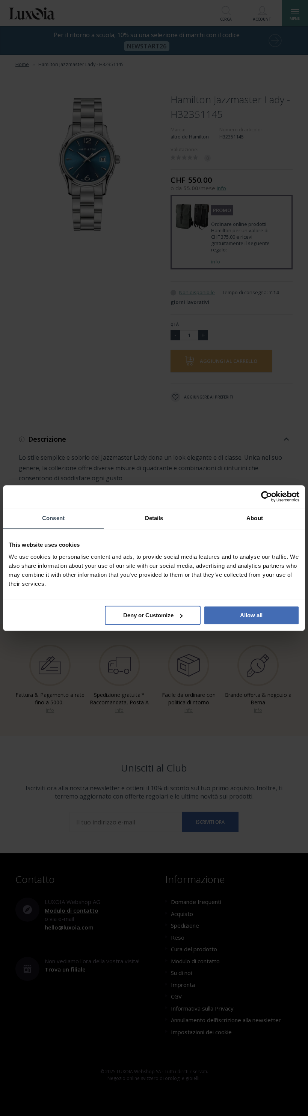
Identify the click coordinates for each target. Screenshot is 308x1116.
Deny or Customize (148, 615)
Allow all (251, 615)
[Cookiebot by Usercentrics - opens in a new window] (266, 496)
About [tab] (254, 518)
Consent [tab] (53, 518)
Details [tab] (154, 518)
